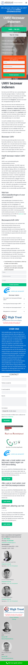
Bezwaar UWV (4, 636)
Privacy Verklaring (8, 416)
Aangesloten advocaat (6, 564)
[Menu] (26, 2)
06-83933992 (10, 540)
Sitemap (14, 619)
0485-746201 (7, 538)
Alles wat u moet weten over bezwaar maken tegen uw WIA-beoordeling (13, 462)
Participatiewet (15, 565)
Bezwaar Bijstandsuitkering (7, 638)
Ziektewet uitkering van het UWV (13, 507)
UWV (8, 565)
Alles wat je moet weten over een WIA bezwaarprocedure (13, 484)
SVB (10, 565)
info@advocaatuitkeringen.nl (8, 542)
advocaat (21, 213)
